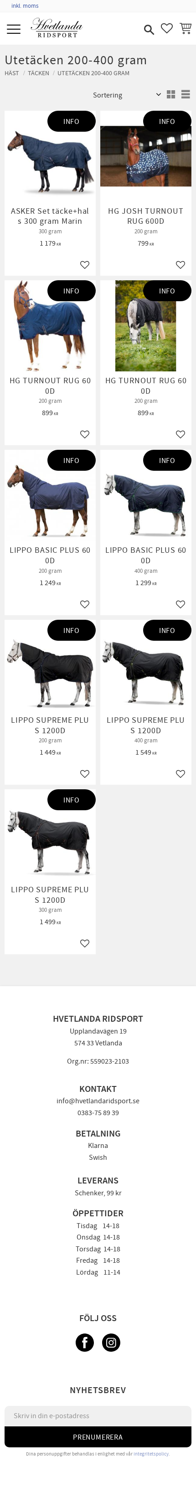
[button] (15, 30)
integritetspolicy (151, 1454)
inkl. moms (24, 6)
